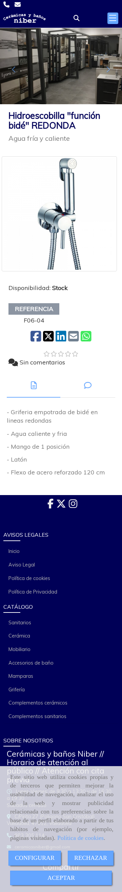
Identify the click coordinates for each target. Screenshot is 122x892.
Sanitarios (19, 623)
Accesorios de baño (31, 663)
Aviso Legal (21, 565)
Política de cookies (80, 837)
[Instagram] (73, 506)
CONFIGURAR (35, 857)
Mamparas (20, 676)
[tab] (33, 386)
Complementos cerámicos (37, 703)
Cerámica (19, 636)
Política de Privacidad (32, 592)
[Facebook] (50, 506)
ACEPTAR (61, 877)
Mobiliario (19, 649)
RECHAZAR (90, 857)
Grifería (16, 690)
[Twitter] (61, 506)
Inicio (14, 551)
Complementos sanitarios (37, 716)
